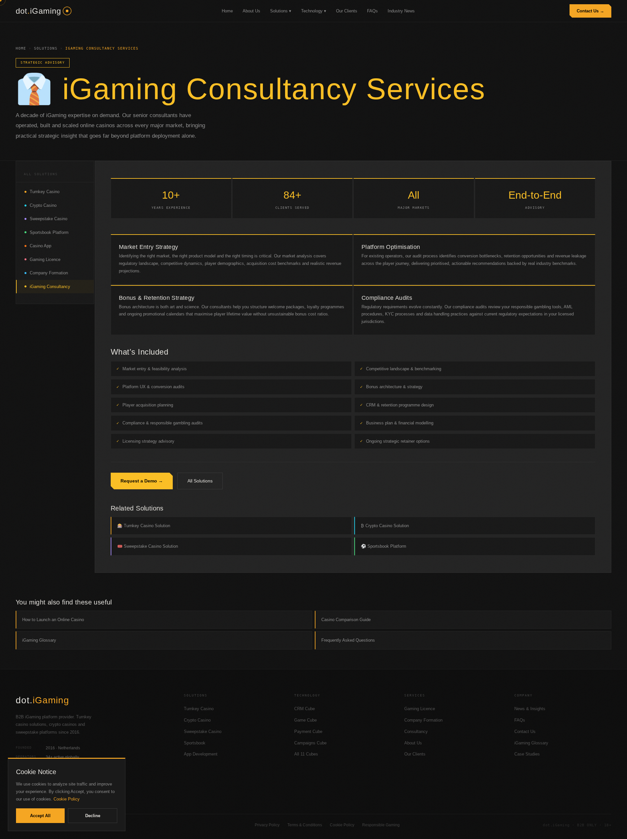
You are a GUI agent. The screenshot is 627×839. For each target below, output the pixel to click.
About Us (251, 10)
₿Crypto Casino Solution (385, 525)
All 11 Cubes (306, 754)
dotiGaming (38, 11)
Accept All (40, 815)
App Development (200, 754)
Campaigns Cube (310, 742)
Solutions (45, 48)
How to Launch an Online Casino (53, 619)
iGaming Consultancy (50, 286)
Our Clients (346, 10)
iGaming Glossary (39, 640)
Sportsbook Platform (49, 232)
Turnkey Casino (44, 191)
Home (227, 10)
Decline (92, 815)
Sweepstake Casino (48, 218)
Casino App (40, 245)
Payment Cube (308, 731)
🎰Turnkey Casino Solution (143, 525)
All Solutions (200, 480)
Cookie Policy (342, 825)
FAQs (372, 10)
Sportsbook (194, 742)
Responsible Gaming (381, 825)
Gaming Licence (45, 259)
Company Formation (49, 272)
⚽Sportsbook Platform (383, 546)
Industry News (401, 10)
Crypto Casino (43, 205)
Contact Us (525, 731)
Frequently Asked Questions (348, 640)
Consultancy (416, 731)
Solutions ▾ (280, 10)
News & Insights (529, 708)
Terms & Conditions (304, 825)
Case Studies (527, 754)
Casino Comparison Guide (346, 619)
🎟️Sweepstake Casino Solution (147, 546)
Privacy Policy (267, 825)
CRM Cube (304, 708)
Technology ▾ (313, 10)
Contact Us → (590, 10)
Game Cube (305, 720)
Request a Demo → (142, 480)
